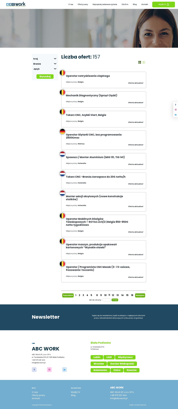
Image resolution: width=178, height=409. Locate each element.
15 (127, 295)
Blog (135, 4)
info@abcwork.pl (118, 398)
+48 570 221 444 (118, 395)
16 (132, 295)
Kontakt (144, 4)
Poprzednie (68, 295)
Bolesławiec (100, 370)
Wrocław (99, 363)
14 (122, 295)
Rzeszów (132, 370)
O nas (70, 4)
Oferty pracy (83, 4)
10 (105, 295)
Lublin (97, 357)
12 (113, 295)
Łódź (109, 357)
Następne (140, 295)
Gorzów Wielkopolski (122, 363)
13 (118, 295)
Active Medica (47, 405)
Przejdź (115, 300)
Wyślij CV (75, 392)
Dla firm (125, 4)
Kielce (117, 370)
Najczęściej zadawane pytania (105, 4)
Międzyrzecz (125, 357)
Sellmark (143, 405)
